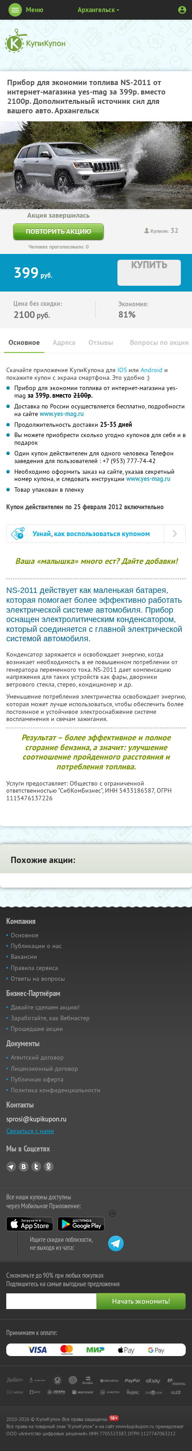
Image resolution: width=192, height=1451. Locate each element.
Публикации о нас (36, 946)
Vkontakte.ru (24, 1167)
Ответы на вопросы (38, 978)
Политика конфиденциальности (55, 1090)
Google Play (81, 1224)
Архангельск (96, 9)
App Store (29, 1224)
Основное (24, 342)
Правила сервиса (34, 968)
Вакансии (24, 957)
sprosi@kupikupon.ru (36, 1119)
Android (152, 370)
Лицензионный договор (44, 1069)
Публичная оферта (37, 1079)
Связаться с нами (30, 1131)
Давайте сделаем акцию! (45, 1007)
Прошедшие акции (37, 1029)
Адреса (64, 342)
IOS (123, 370)
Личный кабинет (182, 10)
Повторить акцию (58, 231)
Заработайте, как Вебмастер (50, 1018)
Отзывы (100, 342)
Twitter (36, 1167)
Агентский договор (37, 1057)
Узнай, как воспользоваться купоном (91, 533)
